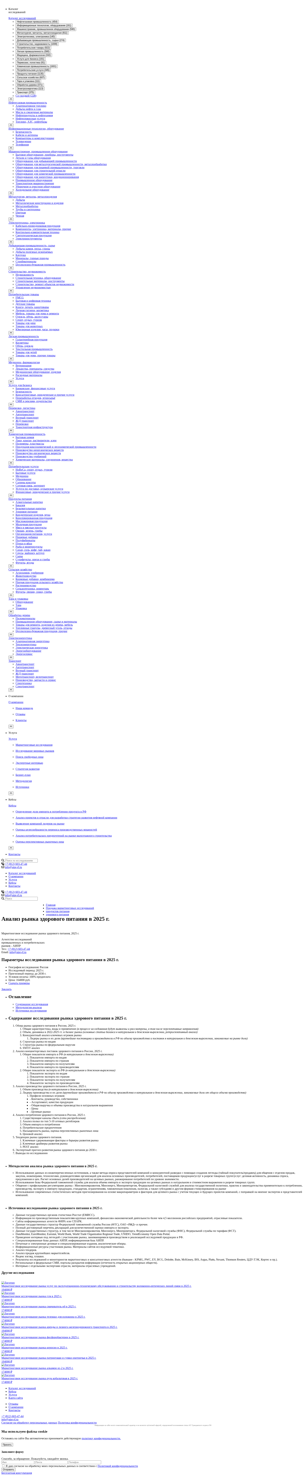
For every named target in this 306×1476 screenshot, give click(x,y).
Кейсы (12, 805)
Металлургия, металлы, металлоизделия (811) (42, 33)
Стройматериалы (26, 261)
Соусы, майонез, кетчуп (30, 553)
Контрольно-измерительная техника (37, 232)
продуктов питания (57, 911)
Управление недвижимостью (33, 287)
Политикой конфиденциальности (118, 1466)
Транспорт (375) (25, 92)
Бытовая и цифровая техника (33, 300)
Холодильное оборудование (32, 189)
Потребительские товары (23, 294)
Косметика (22, 342)
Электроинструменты (29, 238)
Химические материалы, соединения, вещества (44, 459)
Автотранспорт (25, 414)
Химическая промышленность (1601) (36, 66)
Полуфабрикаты (25, 540)
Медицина (22, 476)
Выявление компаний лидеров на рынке (40, 823)
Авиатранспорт (25, 411)
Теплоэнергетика (26, 644)
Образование (23, 479)
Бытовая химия (25, 437)
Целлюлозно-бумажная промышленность (40, 264)
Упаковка (21, 608)
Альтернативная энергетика (32, 641)
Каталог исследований (22, 18)
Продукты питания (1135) (30, 73)
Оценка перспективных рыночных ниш (40, 841)
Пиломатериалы (25, 618)
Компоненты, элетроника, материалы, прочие (43, 229)
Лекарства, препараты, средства (35, 368)
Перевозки (22, 423)
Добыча (20, 199)
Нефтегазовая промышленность (27, 102)
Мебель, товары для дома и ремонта (37, 313)
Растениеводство (26, 585)
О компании (15, 702)
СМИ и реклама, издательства (34, 401)
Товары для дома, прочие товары (35, 355)
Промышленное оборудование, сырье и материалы (46, 621)
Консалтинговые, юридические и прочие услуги (45, 394)
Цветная (21, 212)
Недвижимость (25, 274)
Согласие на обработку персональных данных (29, 1422)
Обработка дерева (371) (29, 85)
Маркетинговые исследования (34, 744)
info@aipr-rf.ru (13, 867)
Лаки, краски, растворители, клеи (36, 440)
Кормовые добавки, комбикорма (35, 579)
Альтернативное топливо (31, 105)
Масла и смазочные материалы (34, 112)
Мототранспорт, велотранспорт (35, 676)
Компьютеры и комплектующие (35, 138)
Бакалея (20, 505)
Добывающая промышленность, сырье (31, 245)
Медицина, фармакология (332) (34, 55)
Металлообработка (27, 206)
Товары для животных (29, 326)
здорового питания (57, 914)
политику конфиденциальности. (101, 1438)
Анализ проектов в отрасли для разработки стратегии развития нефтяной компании (66, 817)
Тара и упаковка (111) (28, 81)
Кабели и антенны (27, 135)
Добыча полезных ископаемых (34, 251)
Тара (18, 605)
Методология (24, 780)
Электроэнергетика (20, 638)
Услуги (20, 378)
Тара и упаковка (18, 598)
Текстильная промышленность (34, 349)
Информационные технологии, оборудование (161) (44, 25)
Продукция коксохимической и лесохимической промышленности (56, 446)
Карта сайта (15, 1397)
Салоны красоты (26, 482)
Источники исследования (31, 1010)
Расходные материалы (29, 375)
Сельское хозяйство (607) (31, 77)
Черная (20, 215)
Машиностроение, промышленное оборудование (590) (46, 29)
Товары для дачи (26, 323)
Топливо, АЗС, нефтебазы (31, 121)
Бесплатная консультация (16, 1472)
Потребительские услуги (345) (33, 70)
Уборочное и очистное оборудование (38, 186)
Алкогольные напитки (29, 502)
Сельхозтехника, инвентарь (32, 588)
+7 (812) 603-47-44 (16, 863)
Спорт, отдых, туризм (29, 319)
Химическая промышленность (26, 434)
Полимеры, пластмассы (30, 443)
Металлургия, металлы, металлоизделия (32, 196)
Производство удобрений (31, 456)
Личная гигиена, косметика (32, 310)
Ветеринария (23, 365)
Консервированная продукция (34, 518)
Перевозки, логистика (21, 408)
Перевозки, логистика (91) (31, 62)
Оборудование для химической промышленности (45, 173)
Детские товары (25, 303)
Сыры (19, 556)
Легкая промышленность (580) (33, 51)
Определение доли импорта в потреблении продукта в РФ (51, 811)
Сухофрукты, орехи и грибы (33, 559)
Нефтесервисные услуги (30, 118)
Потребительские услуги (23, 466)
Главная (50, 904)
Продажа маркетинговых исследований (70, 908)
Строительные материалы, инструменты (40, 281)
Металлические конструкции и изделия (39, 203)
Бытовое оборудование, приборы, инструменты (44, 154)
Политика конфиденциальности (77, 1422)
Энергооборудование (28, 650)
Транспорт (14, 660)
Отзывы (20, 714)
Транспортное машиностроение (35, 183)
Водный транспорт (27, 417)
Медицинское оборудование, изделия (38, 371)
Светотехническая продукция (34, 235)
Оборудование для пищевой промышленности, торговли (50, 167)
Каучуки (21, 255)
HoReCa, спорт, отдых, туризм (34, 469)
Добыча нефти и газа (28, 108)
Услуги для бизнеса (20, 385)
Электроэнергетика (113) (30, 88)
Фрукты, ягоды (25, 562)
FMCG (20, 297)
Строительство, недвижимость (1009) (37, 44)
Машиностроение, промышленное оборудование (38, 151)
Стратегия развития (27, 768)
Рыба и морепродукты (29, 546)
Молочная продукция (29, 524)
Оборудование (24, 601)
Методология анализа (29, 1007)
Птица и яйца (24, 543)
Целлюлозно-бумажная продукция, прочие (41, 631)
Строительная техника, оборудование (38, 277)
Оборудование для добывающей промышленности (46, 161)
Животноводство (26, 575)
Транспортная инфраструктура (34, 427)
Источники (22, 786)
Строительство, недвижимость (27, 271)
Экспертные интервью (29, 762)
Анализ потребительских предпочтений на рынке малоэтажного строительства (64, 835)
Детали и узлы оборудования (33, 157)
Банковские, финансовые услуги (35, 388)
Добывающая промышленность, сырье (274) (40, 40)
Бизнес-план (23, 774)
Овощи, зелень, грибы (29, 530)
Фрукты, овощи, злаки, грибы (34, 591)
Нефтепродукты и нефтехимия (34, 115)
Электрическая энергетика (32, 647)
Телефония (22, 144)
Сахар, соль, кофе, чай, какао (33, 549)
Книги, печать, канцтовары (32, 307)
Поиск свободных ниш (29, 756)
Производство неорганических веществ (40, 450)
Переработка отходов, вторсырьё (35, 397)
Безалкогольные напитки (31, 508)
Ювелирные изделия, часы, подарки (37, 329)
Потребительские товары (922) (33, 47)
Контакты (14, 854)
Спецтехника (24, 683)
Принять (7, 1444)
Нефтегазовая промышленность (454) (37, 21)
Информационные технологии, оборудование (36, 128)
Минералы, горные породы (32, 258)
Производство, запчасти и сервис (36, 680)
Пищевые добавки (27, 537)
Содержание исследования (32, 1004)
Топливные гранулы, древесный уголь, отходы (44, 627)
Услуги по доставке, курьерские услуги (39, 488)
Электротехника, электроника (26, 222)
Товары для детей (26, 352)
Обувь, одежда (24, 345)
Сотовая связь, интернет (30, 485)
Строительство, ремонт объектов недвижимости (45, 284)
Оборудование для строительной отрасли (41, 170)
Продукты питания (20, 498)
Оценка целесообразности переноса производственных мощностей (56, 829)
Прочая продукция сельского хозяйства (39, 582)
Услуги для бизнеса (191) (30, 59)
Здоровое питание (27, 511)
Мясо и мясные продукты (31, 527)
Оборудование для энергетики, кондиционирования (47, 176)
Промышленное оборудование (34, 180)
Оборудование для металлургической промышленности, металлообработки (61, 164)
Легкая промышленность (23, 336)
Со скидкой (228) (26, 95)
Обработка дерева (19, 615)
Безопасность (24, 131)
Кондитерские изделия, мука (33, 514)
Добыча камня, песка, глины (33, 248)
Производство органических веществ (38, 453)
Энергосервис (24, 653)
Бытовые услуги (25, 472)
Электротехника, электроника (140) (36, 36)
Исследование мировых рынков (35, 750)
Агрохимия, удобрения (29, 572)
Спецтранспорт (25, 686)
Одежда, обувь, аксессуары (32, 316)
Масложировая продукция (31, 521)
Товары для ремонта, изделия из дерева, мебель (44, 624)
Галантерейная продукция (31, 339)
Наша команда (24, 708)
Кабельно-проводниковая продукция (38, 225)
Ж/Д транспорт (25, 420)
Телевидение (23, 141)
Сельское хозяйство (20, 569)
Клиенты (21, 720)
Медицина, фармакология (24, 362)
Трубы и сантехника (28, 209)
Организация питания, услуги (34, 533)
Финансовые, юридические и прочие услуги (43, 491)
